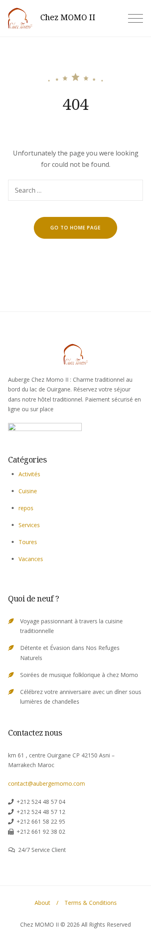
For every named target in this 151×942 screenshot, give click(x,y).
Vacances (31, 559)
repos (26, 508)
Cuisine (28, 491)
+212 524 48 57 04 (41, 801)
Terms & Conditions (90, 902)
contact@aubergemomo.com (46, 783)
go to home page (75, 227)
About (42, 902)
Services (29, 525)
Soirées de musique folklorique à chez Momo (79, 675)
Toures (28, 542)
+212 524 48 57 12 (41, 812)
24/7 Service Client (42, 850)
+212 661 (29, 831)
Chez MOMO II (67, 17)
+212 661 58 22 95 (41, 821)
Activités (29, 474)
